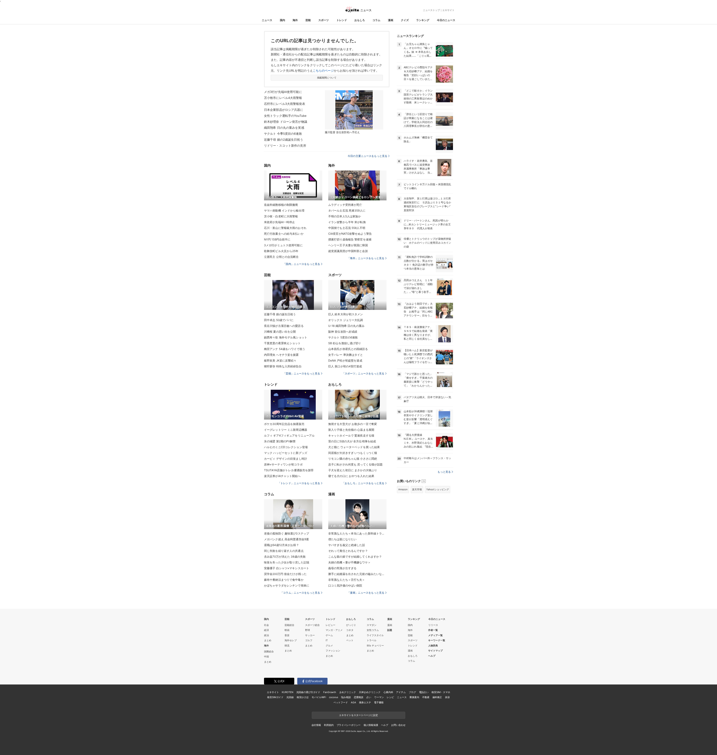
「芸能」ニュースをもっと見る (301, 373)
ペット (349, 640)
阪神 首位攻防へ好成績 (342, 331)
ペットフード (340, 702)
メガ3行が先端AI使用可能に (283, 92)
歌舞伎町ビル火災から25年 (281, 251)
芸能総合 (289, 624)
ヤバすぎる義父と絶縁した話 (346, 545)
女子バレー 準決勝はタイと (345, 355)
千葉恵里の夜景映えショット (282, 343)
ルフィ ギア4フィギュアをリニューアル (289, 435)
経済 (266, 630)
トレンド (341, 20)
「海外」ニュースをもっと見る (365, 258)
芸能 (308, 20)
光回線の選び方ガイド (308, 692)
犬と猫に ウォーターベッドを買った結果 (354, 447)
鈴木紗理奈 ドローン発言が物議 (285, 122)
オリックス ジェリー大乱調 (345, 320)
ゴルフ (308, 640)
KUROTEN (287, 692)
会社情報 (316, 724)
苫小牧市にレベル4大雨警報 (283, 98)
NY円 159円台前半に (277, 239)
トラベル (371, 640)
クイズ (405, 20)
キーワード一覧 (436, 640)
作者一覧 (433, 630)
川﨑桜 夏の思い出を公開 (280, 331)
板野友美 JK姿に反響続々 (280, 360)
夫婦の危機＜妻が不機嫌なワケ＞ (349, 562)
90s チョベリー (375, 645)
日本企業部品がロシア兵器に (283, 110)
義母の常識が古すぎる (342, 568)
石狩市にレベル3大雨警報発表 (284, 104)
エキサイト (448, 10)
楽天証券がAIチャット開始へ (282, 476)
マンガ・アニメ (334, 630)
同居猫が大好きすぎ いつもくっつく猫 (352, 453)
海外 (295, 20)
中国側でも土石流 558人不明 (346, 228)
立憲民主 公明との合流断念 (281, 257)
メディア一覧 (435, 635)
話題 (389, 630)
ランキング (422, 20)
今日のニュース (446, 20)
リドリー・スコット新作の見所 (285, 145)
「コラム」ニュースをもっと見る (300, 592)
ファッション (333, 650)
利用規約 (328, 724)
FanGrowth (329, 692)
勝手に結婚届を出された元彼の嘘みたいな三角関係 (357, 574)
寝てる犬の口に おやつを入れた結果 (351, 476)
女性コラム (373, 630)
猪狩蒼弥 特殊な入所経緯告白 (283, 366)
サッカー (310, 635)
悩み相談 (346, 697)
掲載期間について (327, 77)
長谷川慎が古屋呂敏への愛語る (284, 326)
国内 (282, 20)
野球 (307, 630)
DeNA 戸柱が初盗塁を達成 (345, 360)
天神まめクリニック (370, 692)
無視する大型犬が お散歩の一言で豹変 (352, 424)
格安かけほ (303, 697)
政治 (266, 635)
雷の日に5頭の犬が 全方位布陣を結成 (352, 441)
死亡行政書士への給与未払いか (284, 233)
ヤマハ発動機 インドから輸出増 (284, 210)
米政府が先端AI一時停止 (279, 222)
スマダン (371, 624)
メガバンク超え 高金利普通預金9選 (286, 539)
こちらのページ (323, 70)
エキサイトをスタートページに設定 (358, 715)
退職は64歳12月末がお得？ (281, 545)
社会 (266, 624)
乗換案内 (414, 697)
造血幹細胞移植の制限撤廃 (281, 205)
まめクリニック (347, 692)
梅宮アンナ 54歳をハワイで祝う (284, 349)
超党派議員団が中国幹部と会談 (348, 251)
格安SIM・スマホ (441, 692)
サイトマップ (435, 650)
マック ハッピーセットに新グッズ (285, 453)
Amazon (403, 489)
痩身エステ (365, 702)
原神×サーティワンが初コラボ (283, 464)
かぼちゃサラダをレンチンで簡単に (286, 585)
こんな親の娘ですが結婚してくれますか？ (355, 556)
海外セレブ (291, 640)
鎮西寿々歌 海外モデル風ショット (285, 337)
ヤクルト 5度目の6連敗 (343, 337)
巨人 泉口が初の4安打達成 (345, 366)
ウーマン (379, 697)
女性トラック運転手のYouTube (285, 116)
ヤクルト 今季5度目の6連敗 (283, 133)
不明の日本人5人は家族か (344, 216)
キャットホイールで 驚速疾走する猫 (351, 435)
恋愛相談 (358, 697)
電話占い (424, 692)
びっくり (351, 624)
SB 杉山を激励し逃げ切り (344, 343)
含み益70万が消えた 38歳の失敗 (285, 556)
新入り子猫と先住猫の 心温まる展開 (351, 430)
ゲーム (329, 635)
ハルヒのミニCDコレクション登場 (286, 447)
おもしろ (359, 20)
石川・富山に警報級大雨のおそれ (285, 228)
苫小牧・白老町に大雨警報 (281, 216)
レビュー (330, 624)
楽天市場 (417, 489)
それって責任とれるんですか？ (348, 551)
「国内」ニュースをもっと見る (301, 263)
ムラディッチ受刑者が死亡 (345, 205)
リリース (433, 624)
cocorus (333, 697)
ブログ (412, 692)
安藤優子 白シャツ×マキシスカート (286, 568)
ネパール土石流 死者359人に (346, 210)
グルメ (329, 645)
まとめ (267, 640)
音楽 (287, 635)
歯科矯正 (437, 697)
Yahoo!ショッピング (437, 489)
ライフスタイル (375, 635)
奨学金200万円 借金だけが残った (285, 574)
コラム (376, 20)
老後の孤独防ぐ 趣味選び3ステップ (286, 533)
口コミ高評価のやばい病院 (345, 585)
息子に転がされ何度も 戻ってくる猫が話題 (355, 464)
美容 (447, 697)
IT (327, 640)
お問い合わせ (398, 724)
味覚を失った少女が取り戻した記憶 (286, 562)
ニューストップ (431, 10)
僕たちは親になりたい (342, 539)
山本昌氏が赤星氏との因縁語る (348, 349)
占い (368, 697)
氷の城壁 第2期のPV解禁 (280, 441)
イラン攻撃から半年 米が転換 (347, 222)
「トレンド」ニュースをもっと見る (299, 483)
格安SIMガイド (275, 697)
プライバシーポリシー (349, 724)
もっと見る (444, 471)
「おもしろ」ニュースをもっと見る (363, 483)
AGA (353, 702)
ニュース (267, 20)
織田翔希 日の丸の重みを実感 (284, 127)
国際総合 (269, 651)
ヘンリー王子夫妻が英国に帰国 (348, 245)
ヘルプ (431, 655)
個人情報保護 (371, 724)
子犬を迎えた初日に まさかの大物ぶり (352, 470)
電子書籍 (379, 702)
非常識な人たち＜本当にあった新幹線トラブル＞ (357, 533)
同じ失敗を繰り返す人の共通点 (284, 551)
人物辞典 (433, 645)
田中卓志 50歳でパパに (279, 320)
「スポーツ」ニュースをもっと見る (363, 373)
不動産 (425, 697)
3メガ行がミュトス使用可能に (283, 245)
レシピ (390, 697)
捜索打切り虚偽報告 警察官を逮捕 (349, 239)
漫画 (390, 20)
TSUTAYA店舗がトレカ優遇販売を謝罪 (289, 470)
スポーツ (323, 20)
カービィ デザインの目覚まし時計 (285, 458)
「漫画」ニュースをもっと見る (365, 592)
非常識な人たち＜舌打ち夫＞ (346, 580)
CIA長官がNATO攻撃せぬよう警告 (350, 233)
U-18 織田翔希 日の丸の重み (346, 326)
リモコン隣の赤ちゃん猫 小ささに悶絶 (352, 458)
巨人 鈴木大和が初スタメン (345, 314)
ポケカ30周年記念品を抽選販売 (284, 424)
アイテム (401, 692)
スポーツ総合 (312, 624)
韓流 (287, 645)
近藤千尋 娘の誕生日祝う (280, 314)
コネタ (349, 630)
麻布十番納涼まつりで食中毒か (284, 580)
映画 (287, 630)
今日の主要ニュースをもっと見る (367, 155)
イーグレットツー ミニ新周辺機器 (285, 430)
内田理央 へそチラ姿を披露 (281, 355)
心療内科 (388, 692)
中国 (266, 656)
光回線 (290, 697)
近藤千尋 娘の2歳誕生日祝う (283, 139)
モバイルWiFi (319, 697)
